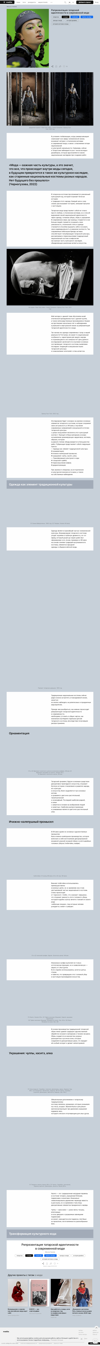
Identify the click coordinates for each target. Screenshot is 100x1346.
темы (18, 2)
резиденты (32, 2)
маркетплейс (43, 2)
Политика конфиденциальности (29, 1343)
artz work (81, 1332)
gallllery (95, 1330)
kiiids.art (95, 1334)
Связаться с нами (58, 1343)
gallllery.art (95, 1332)
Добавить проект (85, 2)
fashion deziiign (83, 1334)
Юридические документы (45, 1343)
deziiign (81, 1330)
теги (24, 2)
